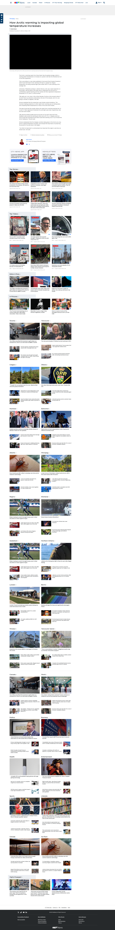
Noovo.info (81, 919)
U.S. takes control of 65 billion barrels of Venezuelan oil (17, 266)
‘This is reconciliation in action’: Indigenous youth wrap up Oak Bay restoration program (55, 650)
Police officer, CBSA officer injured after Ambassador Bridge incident (30, 655)
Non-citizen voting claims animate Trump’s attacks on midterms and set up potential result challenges (55, 695)
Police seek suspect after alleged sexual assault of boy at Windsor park (30, 664)
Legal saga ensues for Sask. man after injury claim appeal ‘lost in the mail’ (30, 523)
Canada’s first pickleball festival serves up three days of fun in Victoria (61, 664)
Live (87, 2)
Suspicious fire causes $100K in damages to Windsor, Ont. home (24, 650)
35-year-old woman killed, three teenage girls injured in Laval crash (30, 435)
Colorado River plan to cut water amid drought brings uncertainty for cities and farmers (23, 857)
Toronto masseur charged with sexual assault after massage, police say (29, 347)
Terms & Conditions (42, 921)
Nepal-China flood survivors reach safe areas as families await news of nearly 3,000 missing (61, 702)
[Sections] (11, 2)
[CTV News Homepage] (19, 2)
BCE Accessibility (21, 919)
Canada (34, 2)
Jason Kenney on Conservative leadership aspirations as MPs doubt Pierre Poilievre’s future (24, 737)
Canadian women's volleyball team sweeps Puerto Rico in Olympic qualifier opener (24, 816)
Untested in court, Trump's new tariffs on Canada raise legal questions (39, 185)
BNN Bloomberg (61, 921)
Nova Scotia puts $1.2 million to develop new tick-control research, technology (24, 474)
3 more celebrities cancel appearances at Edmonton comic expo (61, 893)
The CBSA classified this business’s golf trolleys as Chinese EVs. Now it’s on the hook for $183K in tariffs (19, 290)
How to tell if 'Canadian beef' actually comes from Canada (17, 237)
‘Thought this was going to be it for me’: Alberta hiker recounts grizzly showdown (24, 385)
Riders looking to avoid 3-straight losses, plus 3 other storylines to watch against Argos (23, 518)
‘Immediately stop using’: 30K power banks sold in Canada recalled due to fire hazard (40, 290)
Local (28, 2)
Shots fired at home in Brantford (49, 517)
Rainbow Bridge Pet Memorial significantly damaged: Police (55, 606)
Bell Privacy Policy (42, 919)
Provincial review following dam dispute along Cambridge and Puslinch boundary (61, 531)
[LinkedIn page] (26, 912)
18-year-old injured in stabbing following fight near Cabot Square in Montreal (30, 444)
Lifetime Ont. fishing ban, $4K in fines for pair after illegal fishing (56, 562)
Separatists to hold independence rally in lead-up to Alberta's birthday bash (55, 430)
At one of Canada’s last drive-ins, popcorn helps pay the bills (18, 204)
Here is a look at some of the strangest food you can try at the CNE (60, 312)
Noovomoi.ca (81, 921)
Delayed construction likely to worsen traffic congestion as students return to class (61, 436)
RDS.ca (80, 922)
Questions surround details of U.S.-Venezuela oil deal (61, 266)
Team (69, 907)
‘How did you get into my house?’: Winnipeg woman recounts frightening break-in (61, 480)
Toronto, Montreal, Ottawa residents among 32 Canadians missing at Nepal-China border (61, 205)
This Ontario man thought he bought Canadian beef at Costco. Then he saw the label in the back (61, 185)
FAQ (59, 907)
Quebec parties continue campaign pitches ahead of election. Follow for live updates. (24, 430)
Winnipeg (12, 18)
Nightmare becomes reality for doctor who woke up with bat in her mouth (61, 290)
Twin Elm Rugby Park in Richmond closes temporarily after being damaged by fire (61, 392)
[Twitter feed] (18, 912)
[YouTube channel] (23, 912)
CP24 (59, 919)
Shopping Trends (68, 2)
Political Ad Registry (42, 922)
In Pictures (47, 2)
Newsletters (64, 907)
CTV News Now (79, 2)
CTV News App (48, 907)
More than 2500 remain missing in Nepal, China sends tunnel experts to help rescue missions (40, 267)
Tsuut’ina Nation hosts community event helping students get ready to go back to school (30, 400)
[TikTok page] (21, 912)
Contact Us (55, 907)
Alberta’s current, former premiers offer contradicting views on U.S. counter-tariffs (61, 576)
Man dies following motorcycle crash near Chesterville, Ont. (55, 385)
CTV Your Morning (57, 2)
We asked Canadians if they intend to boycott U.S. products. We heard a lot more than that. (19, 185)
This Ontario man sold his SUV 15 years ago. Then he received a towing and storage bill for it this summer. (18, 893)
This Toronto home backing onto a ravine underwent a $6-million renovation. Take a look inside (19, 312)
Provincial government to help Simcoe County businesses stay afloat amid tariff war (61, 620)
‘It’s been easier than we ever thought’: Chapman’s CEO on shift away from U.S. (40, 238)
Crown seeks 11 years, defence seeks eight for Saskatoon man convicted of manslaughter (29, 576)
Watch (40, 2)
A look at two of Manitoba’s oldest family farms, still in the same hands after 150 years (55, 474)
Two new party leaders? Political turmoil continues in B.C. (56, 341)
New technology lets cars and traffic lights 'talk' (61, 237)
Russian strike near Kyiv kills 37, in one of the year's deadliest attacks (61, 444)
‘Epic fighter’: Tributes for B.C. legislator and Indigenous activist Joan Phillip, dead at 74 (30, 710)
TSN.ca (60, 922)
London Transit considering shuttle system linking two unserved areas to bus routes (24, 606)
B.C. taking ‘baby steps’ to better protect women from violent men (61, 655)
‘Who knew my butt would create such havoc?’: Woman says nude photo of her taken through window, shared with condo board (40, 893)
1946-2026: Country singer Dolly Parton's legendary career (39, 311)
